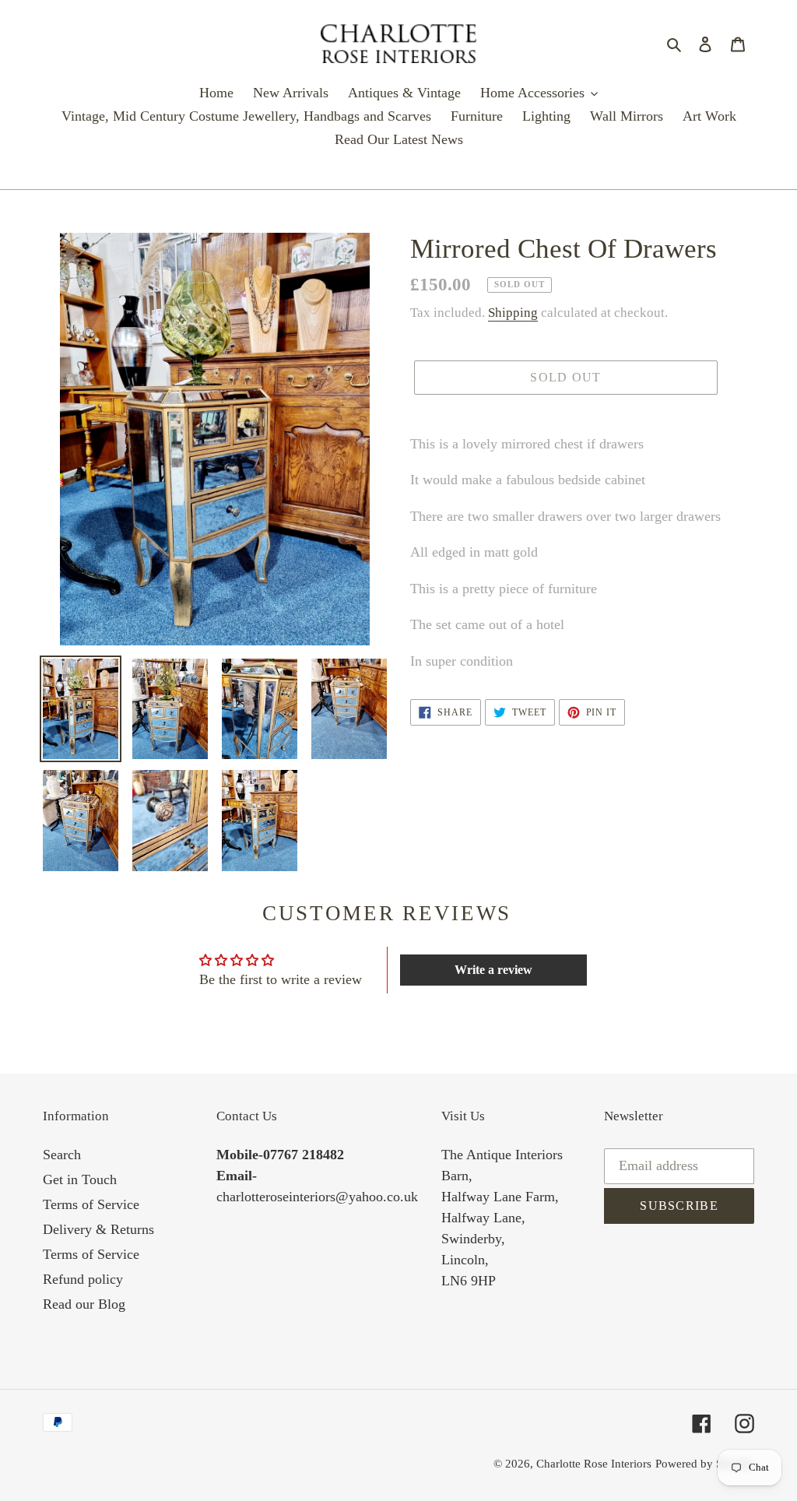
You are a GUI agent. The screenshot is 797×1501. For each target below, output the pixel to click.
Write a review (493, 969)
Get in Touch (80, 1179)
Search (62, 1154)
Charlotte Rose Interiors (593, 1463)
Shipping (513, 312)
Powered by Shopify (704, 1463)
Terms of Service (91, 1204)
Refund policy (83, 1279)
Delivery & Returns (98, 1229)
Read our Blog (84, 1304)
